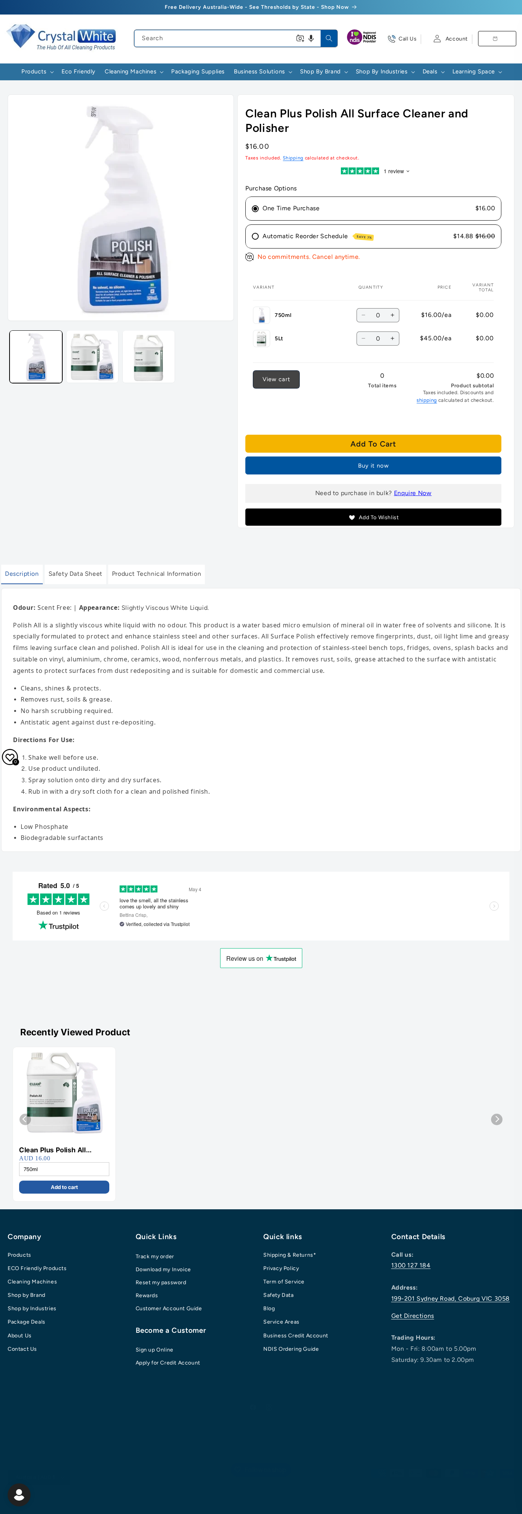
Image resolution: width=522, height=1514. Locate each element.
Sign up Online (154, 1350)
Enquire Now (413, 493)
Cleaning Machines (32, 1281)
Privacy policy (279, 1503)
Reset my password (161, 1282)
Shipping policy (361, 1503)
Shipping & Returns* (289, 1255)
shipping (427, 400)
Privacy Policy (281, 1268)
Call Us (408, 39)
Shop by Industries (32, 1308)
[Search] (329, 38)
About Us (20, 1335)
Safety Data (278, 1295)
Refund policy (241, 1503)
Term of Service (284, 1281)
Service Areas (281, 1322)
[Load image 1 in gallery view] (36, 356)
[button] (311, 38)
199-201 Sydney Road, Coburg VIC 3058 (450, 1298)
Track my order (155, 1256)
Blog (269, 1308)
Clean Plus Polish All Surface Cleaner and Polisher (53, 1150)
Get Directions (412, 1315)
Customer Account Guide (169, 1308)
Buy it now (373, 465)
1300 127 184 (411, 1265)
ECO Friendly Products (37, 1268)
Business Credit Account (295, 1335)
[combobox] (235, 38)
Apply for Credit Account (168, 1363)
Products (19, 1255)
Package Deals (26, 1322)
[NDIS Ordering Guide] (362, 39)
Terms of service (319, 1503)
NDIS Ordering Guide (291, 1349)
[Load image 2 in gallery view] (92, 356)
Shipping (293, 158)
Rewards (147, 1295)
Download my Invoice (163, 1269)
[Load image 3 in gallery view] (148, 356)
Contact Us (22, 1349)
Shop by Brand (26, 1295)
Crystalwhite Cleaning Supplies (59, 1504)
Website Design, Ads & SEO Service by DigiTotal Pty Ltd (157, 1504)
